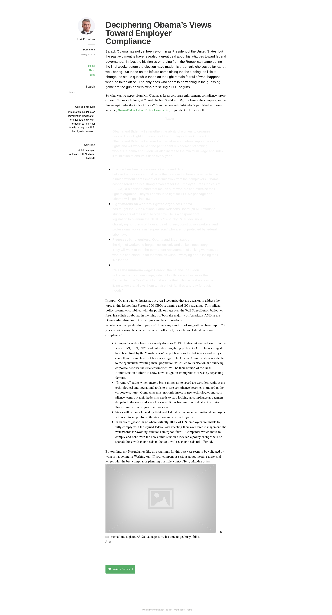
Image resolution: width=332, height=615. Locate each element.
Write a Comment (123, 569)
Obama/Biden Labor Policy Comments (142, 110)
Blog (92, 74)
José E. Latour (85, 39)
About (92, 70)
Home (91, 65)
